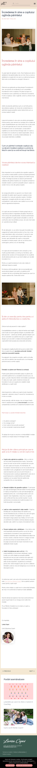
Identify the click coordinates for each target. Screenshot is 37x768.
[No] (35, 763)
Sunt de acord (10, 765)
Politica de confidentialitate (24, 765)
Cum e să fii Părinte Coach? (13, 728)
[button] (34, 3)
